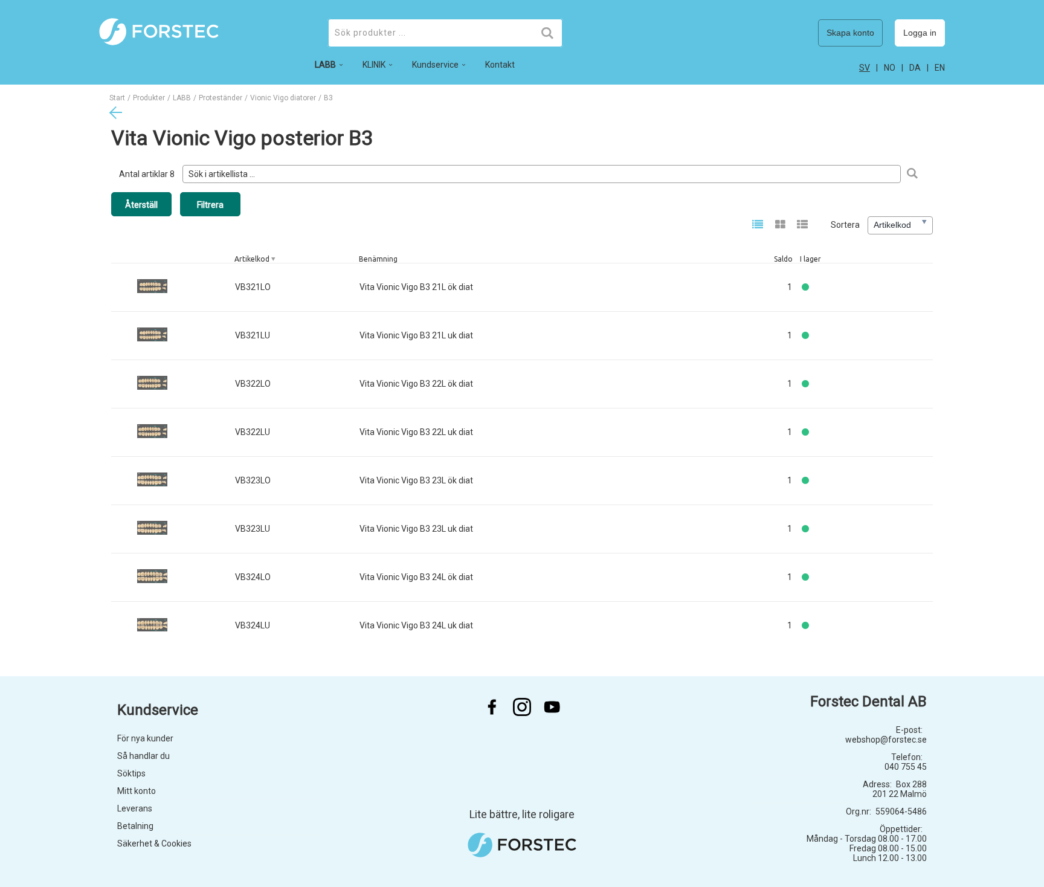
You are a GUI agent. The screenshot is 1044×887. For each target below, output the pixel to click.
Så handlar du (143, 756)
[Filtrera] (912, 174)
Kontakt (500, 64)
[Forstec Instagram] (522, 707)
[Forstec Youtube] (552, 707)
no (889, 68)
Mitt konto (136, 791)
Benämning (378, 259)
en (940, 68)
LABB (182, 98)
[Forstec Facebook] (492, 707)
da (915, 68)
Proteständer (220, 98)
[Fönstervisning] (780, 225)
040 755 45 (905, 767)
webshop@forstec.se (886, 739)
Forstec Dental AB (868, 701)
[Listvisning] (758, 225)
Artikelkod (251, 259)
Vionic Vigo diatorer (283, 98)
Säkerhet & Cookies (154, 843)
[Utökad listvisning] (802, 225)
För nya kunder (145, 738)
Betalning (135, 826)
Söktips (131, 773)
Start (117, 98)
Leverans (134, 808)
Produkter (149, 98)
